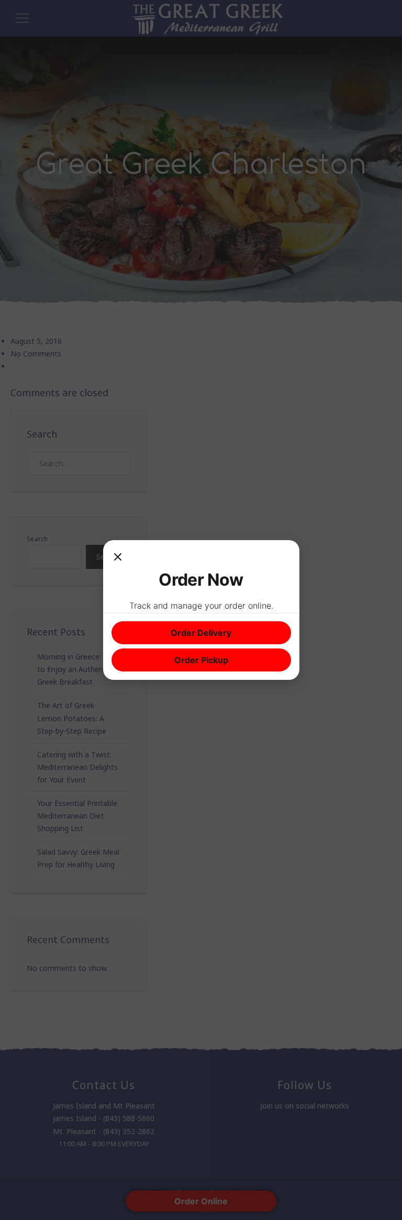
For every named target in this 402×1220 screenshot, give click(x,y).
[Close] (117, 559)
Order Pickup (201, 660)
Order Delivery (201, 633)
